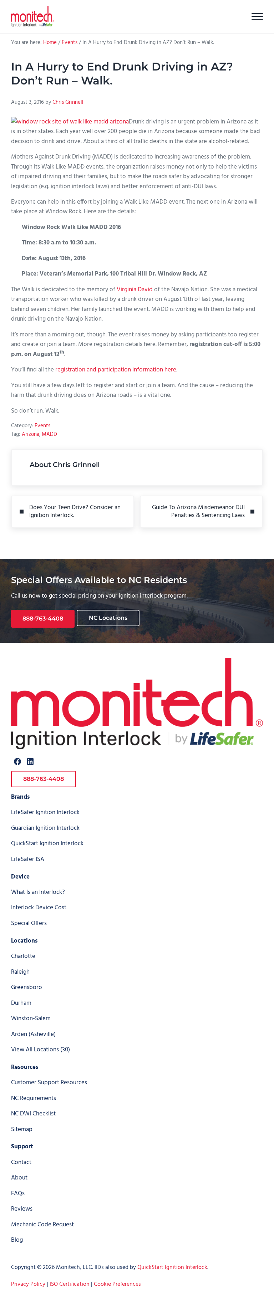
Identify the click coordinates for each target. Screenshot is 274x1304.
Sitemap (21, 1129)
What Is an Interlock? (38, 892)
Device (20, 877)
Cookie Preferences (117, 1284)
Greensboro (26, 987)
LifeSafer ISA (27, 859)
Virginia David (135, 290)
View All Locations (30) (40, 1050)
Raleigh (20, 972)
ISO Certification (70, 1284)
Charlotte (23, 956)
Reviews (21, 1209)
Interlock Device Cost (38, 908)
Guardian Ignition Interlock (45, 828)
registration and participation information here (115, 370)
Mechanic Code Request (42, 1225)
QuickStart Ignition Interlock (47, 843)
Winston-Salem (31, 1018)
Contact (21, 1162)
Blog (17, 1240)
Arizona (30, 434)
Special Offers (29, 923)
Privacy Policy (28, 1284)
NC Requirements (33, 1098)
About (19, 1178)
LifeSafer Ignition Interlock (45, 812)
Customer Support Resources (49, 1083)
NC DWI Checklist (33, 1114)
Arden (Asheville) (33, 1034)
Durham (21, 1003)
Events (42, 426)
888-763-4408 (42, 618)
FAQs (18, 1193)
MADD (49, 434)
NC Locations (108, 617)
